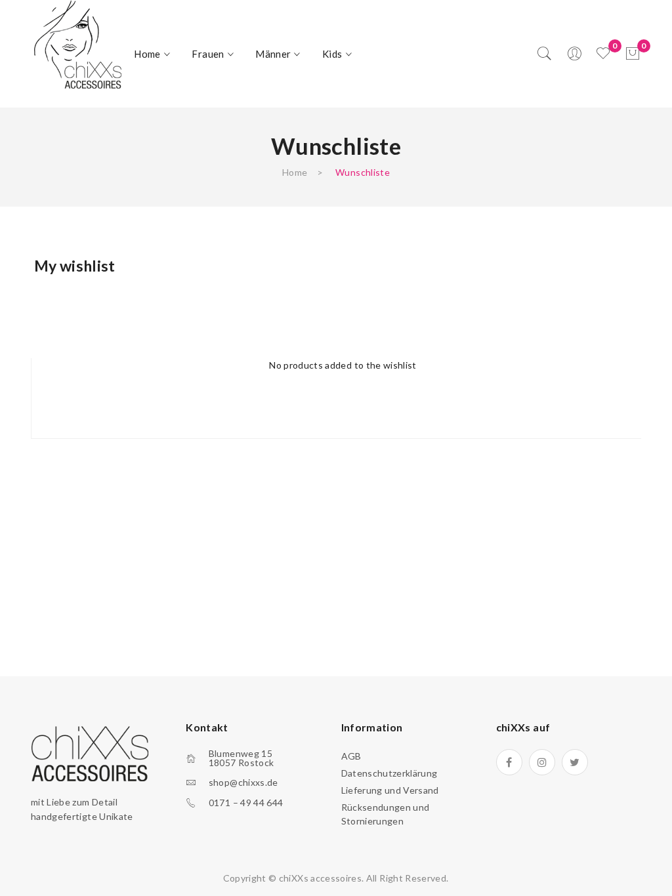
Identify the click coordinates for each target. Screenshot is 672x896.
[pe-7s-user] (575, 57)
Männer (273, 54)
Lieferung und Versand (390, 790)
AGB (351, 756)
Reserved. (426, 878)
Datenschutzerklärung (389, 773)
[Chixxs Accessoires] (77, 45)
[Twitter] (575, 762)
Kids (332, 54)
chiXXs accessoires (320, 878)
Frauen (208, 54)
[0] (632, 53)
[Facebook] (509, 762)
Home (147, 54)
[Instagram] (542, 762)
